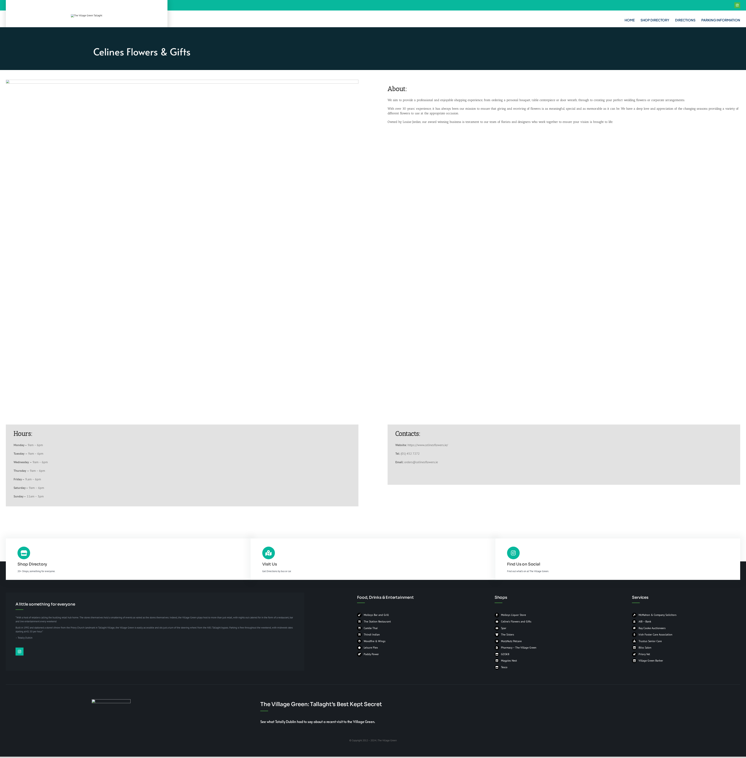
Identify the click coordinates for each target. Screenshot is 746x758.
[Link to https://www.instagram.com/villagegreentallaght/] (513, 553)
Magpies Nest (509, 660)
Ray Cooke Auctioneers (652, 628)
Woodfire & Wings (374, 641)
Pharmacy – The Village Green (518, 647)
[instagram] (737, 5)
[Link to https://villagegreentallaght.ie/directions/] (268, 553)
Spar (503, 628)
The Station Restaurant (377, 621)
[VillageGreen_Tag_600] (86, 15)
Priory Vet (644, 654)
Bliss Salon (645, 647)
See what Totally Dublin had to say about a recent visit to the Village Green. (317, 721)
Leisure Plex (371, 647)
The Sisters (507, 634)
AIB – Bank (645, 621)
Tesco (504, 667)
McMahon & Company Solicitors (657, 615)
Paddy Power (371, 654)
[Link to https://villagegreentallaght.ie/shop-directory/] (23, 553)
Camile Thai (371, 628)
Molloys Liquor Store (513, 615)
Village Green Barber (651, 660)
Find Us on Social (523, 564)
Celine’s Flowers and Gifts (516, 621)
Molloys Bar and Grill (376, 615)
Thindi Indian (372, 634)
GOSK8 (505, 654)
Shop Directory (32, 564)
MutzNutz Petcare (511, 641)
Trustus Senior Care (650, 641)
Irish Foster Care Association (655, 634)
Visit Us (269, 564)
